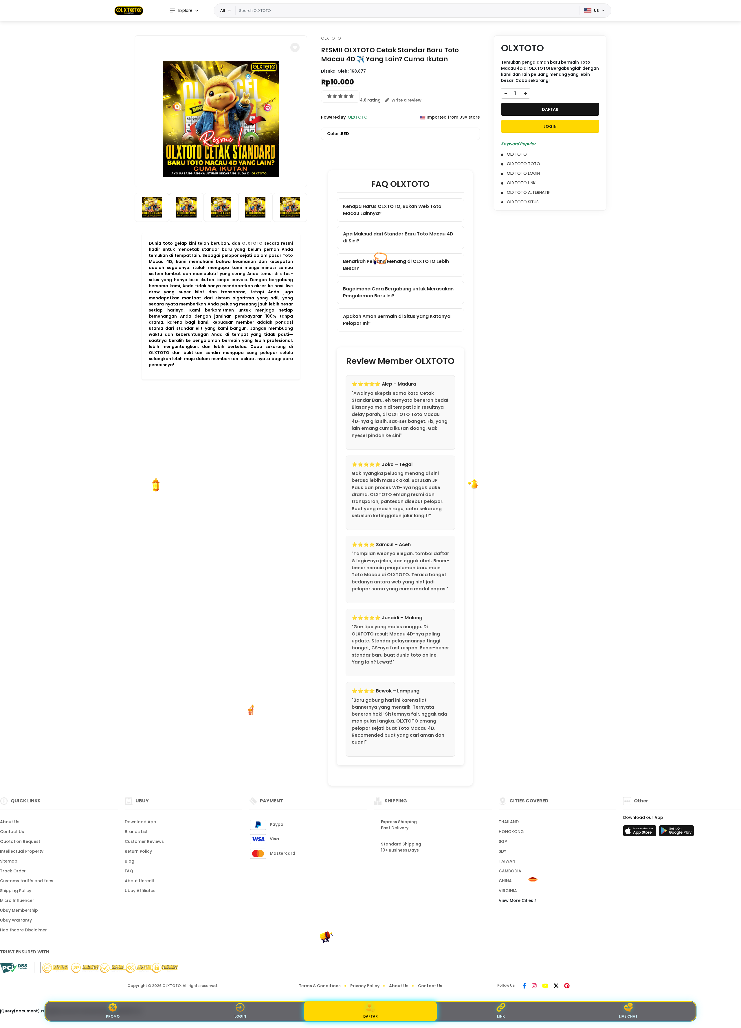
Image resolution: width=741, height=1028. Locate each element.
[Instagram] (534, 986)
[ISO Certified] (106, 967)
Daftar (370, 1016)
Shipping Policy (15, 890)
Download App (140, 822)
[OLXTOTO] (128, 10)
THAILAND (509, 822)
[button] (295, 47)
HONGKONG (511, 831)
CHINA (505, 881)
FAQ (129, 871)
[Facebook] (524, 986)
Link (501, 1016)
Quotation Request (20, 841)
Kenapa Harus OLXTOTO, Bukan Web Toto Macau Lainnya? (392, 210)
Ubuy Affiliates (140, 890)
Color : (338, 134)
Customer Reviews (144, 841)
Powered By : (334, 117)
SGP (503, 841)
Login (240, 1016)
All (222, 10)
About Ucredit (139, 881)
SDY (502, 851)
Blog (129, 861)
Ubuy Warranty (16, 920)
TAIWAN (507, 861)
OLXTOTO (252, 243)
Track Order (13, 871)
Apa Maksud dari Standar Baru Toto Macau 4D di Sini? (398, 237)
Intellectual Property (21, 851)
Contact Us (12, 831)
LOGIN (550, 126)
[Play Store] (676, 832)
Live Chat (628, 1016)
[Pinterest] (567, 986)
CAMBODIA (510, 871)
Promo (113, 1016)
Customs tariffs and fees (26, 881)
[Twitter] (556, 986)
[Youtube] (545, 986)
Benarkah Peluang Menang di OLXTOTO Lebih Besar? (396, 265)
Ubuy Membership (19, 910)
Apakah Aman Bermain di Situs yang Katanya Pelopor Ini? (396, 320)
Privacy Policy (364, 986)
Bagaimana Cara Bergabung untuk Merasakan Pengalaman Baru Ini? (398, 292)
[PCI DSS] (13, 968)
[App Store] (640, 832)
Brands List (136, 831)
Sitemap (8, 861)
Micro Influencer (17, 900)
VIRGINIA (508, 890)
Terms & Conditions (320, 986)
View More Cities (516, 900)
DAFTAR (550, 109)
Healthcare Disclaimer (23, 930)
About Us (9, 822)
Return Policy (138, 851)
